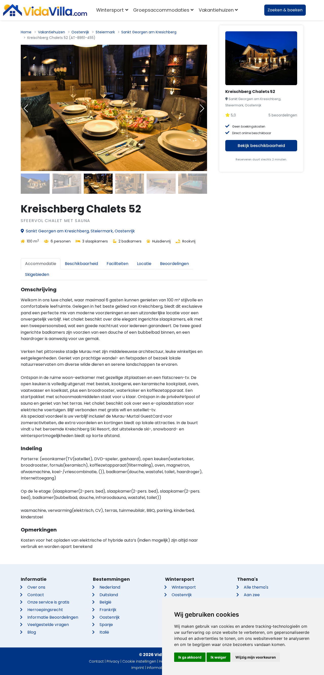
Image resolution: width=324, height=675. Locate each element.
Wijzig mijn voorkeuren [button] (255, 657)
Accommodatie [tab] (40, 264)
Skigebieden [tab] (37, 274)
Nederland (109, 587)
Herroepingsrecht (45, 610)
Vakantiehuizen (51, 32)
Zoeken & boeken (285, 10)
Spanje (106, 625)
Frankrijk (107, 610)
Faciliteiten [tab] (117, 264)
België (105, 602)
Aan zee (252, 595)
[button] (202, 108)
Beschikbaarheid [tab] (81, 264)
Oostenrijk (80, 32)
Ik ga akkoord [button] (189, 657)
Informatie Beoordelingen (52, 617)
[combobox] (248, 10)
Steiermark (105, 32)
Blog (31, 632)
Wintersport (184, 587)
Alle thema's (256, 587)
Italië (104, 632)
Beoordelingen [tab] (174, 264)
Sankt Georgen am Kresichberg (148, 32)
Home (26, 32)
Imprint (137, 667)
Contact (35, 595)
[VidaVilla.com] (45, 10)
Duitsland (108, 595)
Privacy (113, 661)
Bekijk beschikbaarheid (261, 146)
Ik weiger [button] (218, 657)
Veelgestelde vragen (48, 625)
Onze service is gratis (48, 602)
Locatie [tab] (144, 264)
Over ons (36, 587)
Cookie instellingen (139, 661)
